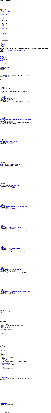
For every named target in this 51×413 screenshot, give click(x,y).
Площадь (2, 100)
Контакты (3, 97)
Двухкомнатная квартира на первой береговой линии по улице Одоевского (7, 317)
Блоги (3, 34)
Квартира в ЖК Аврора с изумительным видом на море (6, 206)
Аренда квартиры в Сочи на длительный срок (4, 375)
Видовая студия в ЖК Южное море (4, 141)
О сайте (4, 32)
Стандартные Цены (25, 50)
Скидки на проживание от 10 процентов (4, 403)
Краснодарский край (3, 44)
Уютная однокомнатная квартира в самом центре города (7, 227)
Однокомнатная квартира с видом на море (5, 269)
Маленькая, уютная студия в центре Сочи (5, 248)
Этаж (5, 100)
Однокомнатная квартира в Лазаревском (4, 72)
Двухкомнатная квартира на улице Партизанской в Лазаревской (7, 119)
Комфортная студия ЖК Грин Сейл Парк (5, 164)
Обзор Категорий (2, 43)
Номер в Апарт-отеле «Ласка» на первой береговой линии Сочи (6, 327)
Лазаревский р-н (2, 45)
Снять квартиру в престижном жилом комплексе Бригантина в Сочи (6, 355)
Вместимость (8, 100)
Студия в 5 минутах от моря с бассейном (5, 185)
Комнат (11, 100)
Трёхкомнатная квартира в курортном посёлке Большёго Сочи (7, 291)
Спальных (13, 100)
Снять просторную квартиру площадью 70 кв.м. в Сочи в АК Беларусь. (6, 351)
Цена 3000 (1, 60)
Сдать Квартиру (3, 35)
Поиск (5, 63)
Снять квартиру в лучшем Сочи (3, 380)
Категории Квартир (5, 33)
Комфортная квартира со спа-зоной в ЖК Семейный (5, 88)
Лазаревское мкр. (18, 50)
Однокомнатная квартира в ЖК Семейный (4, 67)
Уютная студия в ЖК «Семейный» (4, 98)
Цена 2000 (1, 58)
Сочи (12, 50)
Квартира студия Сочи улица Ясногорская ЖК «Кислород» (6, 359)
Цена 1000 (1, 56)
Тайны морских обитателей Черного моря (4, 377)
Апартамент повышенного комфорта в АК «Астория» (5, 322)
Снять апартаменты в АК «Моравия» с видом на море (5, 363)
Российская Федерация (5, 50)
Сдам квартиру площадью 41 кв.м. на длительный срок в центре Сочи (6, 367)
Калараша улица (2, 46)
